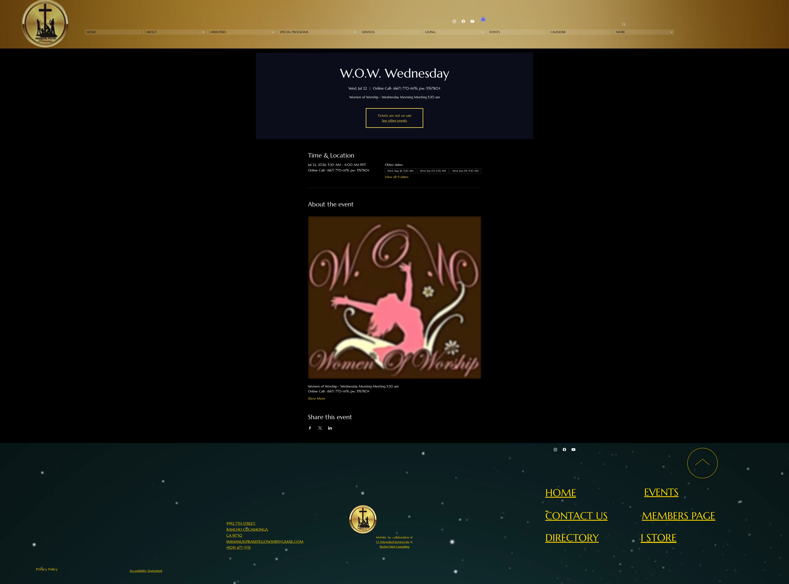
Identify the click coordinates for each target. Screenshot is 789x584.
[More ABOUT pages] (203, 32)
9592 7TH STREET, (241, 523)
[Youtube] (472, 21)
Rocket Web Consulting (394, 546)
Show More (316, 398)
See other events (394, 120)
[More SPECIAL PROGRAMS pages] (355, 32)
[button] (483, 18)
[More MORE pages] (671, 32)
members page (678, 516)
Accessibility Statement (146, 571)
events (661, 492)
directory (572, 538)
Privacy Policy (47, 569)
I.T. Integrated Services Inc (392, 542)
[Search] (624, 24)
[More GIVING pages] (482, 32)
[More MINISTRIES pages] (273, 32)
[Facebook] (463, 21)
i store (659, 537)
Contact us (576, 516)
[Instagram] (454, 21)
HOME (560, 493)
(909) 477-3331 (238, 547)
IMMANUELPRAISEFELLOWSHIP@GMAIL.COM (264, 541)
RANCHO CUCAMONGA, (247, 529)
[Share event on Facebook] (310, 428)
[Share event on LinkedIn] (330, 428)
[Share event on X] (320, 428)
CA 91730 (234, 535)
